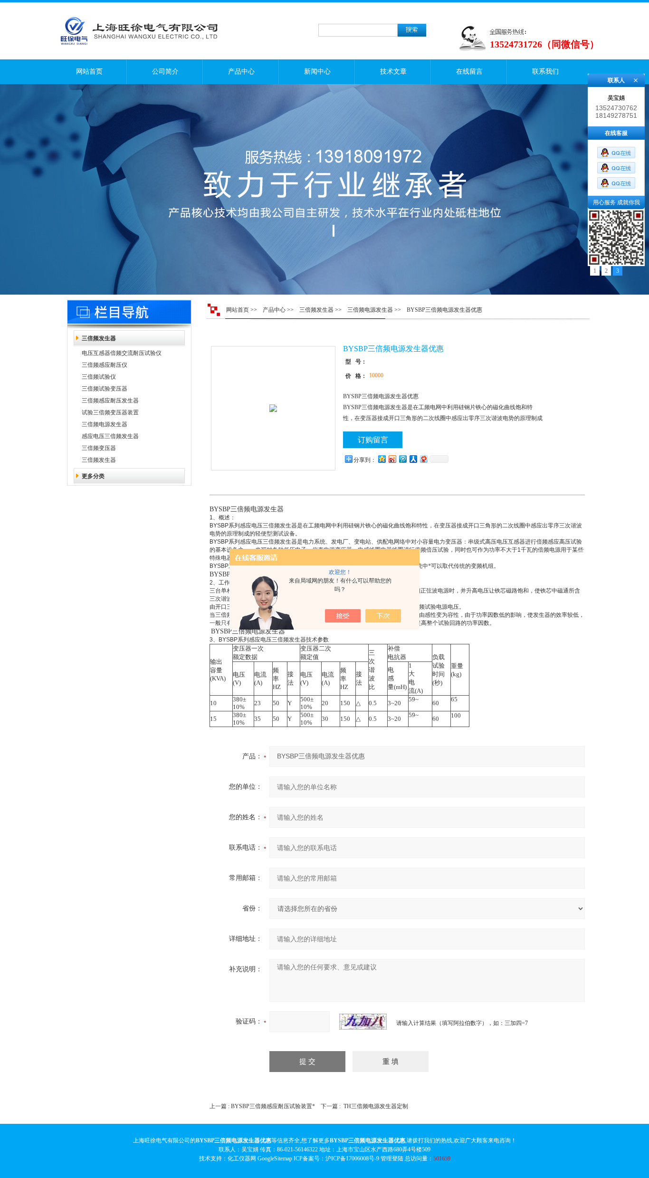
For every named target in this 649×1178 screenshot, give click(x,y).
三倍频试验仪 (99, 377)
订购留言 (373, 440)
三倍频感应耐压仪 (104, 365)
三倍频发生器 (99, 338)
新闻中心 (317, 71)
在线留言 (469, 71)
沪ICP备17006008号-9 (352, 1158)
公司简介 (165, 71)
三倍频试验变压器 (104, 388)
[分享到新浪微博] (392, 459)
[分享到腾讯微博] (402, 459)
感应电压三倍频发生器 (110, 436)
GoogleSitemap (275, 1158)
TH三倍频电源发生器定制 (376, 1106)
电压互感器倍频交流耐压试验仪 (122, 353)
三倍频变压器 (99, 448)
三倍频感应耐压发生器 (110, 400)
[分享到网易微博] (423, 459)
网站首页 (89, 71)
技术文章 (393, 71)
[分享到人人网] (413, 459)
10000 (376, 375)
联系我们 (545, 71)
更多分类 (93, 476)
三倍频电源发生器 (104, 424)
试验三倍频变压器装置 (110, 412)
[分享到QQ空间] (381, 459)
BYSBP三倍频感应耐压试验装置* (273, 1106)
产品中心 (241, 71)
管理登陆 (392, 1158)
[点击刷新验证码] (363, 1022)
